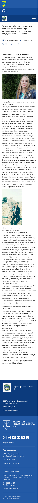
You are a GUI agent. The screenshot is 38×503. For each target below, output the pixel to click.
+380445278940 (9, 407)
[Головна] (4, 4)
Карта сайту (8, 443)
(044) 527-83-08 (9, 485)
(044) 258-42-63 (9, 483)
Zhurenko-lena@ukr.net (11, 410)
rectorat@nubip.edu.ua (11, 463)
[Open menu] (34, 18)
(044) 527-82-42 (9, 460)
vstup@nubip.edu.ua (10, 489)
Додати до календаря (13, 44)
